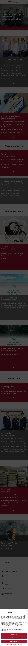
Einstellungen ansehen (14, 641)
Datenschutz (15, 644)
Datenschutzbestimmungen (16, 624)
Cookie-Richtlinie (9, 644)
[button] (26, 611)
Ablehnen (14, 637)
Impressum (20, 644)
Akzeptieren (14, 634)
